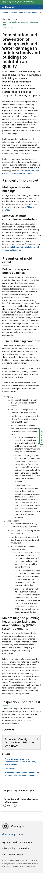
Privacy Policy (8, 848)
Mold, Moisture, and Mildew (30, 12)
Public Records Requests (14, 854)
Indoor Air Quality (10, 12)
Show (8, 27)
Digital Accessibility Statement (17, 842)
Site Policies (24, 848)
